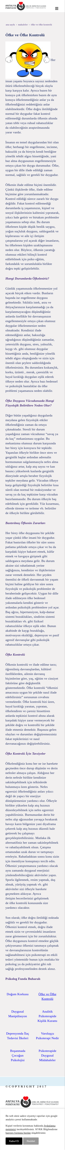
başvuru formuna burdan (18, 1133)
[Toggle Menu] (57, 8)
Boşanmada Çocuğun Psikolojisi (17, 1055)
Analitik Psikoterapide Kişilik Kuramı (47, 1016)
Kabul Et (14, 1141)
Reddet (31, 1141)
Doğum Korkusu (18, 994)
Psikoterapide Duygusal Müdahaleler (47, 1055)
